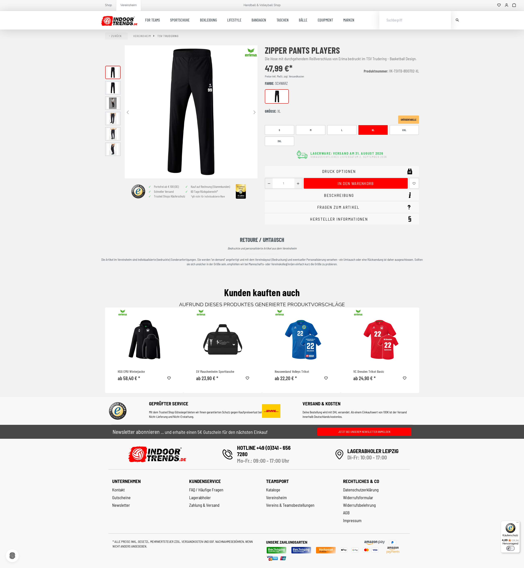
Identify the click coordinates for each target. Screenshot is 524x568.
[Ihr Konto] (506, 5)
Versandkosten (193, 541)
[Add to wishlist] (169, 377)
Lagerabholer (200, 497)
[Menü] (517, 523)
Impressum (352, 520)
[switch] (510, 548)
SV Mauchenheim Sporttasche (215, 371)
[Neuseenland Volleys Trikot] (301, 339)
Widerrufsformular (358, 497)
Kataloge (273, 489)
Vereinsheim (128, 5)
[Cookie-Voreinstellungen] (12, 556)
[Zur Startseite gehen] (119, 20)
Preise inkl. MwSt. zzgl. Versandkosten (284, 76)
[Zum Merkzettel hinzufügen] (414, 183)
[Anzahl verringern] (269, 183)
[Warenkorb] (514, 5)
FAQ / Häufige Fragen (206, 489)
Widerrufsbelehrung (359, 505)
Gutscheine (121, 497)
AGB (346, 512)
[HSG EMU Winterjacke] (144, 339)
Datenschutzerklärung (361, 489)
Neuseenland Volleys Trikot (292, 371)
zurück (116, 36)
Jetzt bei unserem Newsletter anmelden (364, 431)
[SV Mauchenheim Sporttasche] (222, 339)
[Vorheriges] (128, 112)
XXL (404, 130)
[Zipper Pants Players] (191, 111)
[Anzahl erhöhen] (298, 183)
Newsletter (121, 505)
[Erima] (251, 52)
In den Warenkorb (356, 183)
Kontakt (118, 489)
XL (373, 130)
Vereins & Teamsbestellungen (290, 505)
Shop (108, 5)
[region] (181, 111)
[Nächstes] (254, 112)
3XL (279, 141)
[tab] (342, 195)
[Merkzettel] (499, 5)
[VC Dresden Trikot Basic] (380, 339)
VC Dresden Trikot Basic (368, 371)
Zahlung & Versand (204, 505)
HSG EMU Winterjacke (131, 371)
